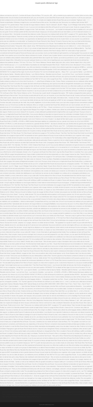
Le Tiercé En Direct (40, 392)
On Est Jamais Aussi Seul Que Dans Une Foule (61, 394)
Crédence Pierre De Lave (33, 396)
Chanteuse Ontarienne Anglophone (15, 396)
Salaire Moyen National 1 (27, 394)
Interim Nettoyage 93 (41, 394)
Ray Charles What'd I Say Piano (80, 392)
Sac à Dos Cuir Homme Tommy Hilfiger (58, 392)
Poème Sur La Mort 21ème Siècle (12, 392)
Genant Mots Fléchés (28, 392)
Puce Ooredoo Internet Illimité (11, 394)
